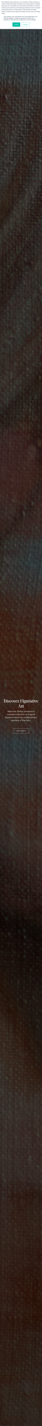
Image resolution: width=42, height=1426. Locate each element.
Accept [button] (16, 24)
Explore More (21, 731)
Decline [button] (25, 24)
